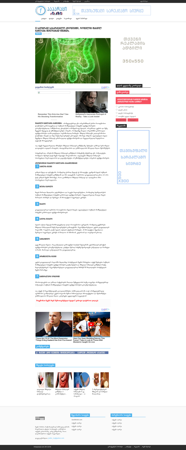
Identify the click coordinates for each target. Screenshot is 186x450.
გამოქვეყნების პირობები (42, 1)
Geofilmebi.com (77, 420)
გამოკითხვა (122, 92)
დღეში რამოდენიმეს (125, 113)
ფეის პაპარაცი (81, 18)
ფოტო (51, 18)
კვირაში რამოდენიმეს (126, 107)
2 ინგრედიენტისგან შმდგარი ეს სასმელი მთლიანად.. (99, 391)
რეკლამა (57, 1)
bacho (38, 34)
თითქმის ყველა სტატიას (127, 116)
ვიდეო (43, 18)
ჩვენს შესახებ (77, 1)
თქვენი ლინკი (77, 423)
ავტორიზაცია (144, 1)
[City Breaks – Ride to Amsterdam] (45, 380)
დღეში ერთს (122, 110)
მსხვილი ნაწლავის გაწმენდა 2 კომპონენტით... (62, 391)
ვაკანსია (87, 1)
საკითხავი (67, 19)
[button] (148, 18)
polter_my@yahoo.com (56, 438)
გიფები (59, 18)
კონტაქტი (66, 1)
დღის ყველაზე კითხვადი (129, 85)
